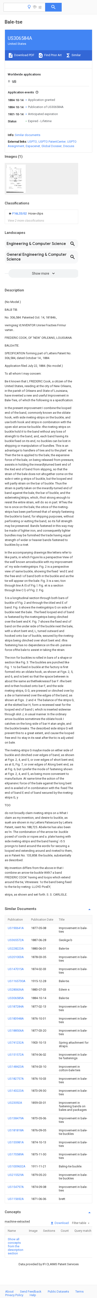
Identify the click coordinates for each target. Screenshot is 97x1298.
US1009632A (16, 1166)
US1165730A (16, 981)
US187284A (16, 1006)
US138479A (16, 1118)
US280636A (16, 989)
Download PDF (23, 55)
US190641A (16, 928)
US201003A (16, 957)
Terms (79, 1291)
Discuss (68, 146)
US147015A (16, 969)
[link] (25, 213)
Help (33, 1295)
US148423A (16, 1066)
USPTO (32, 141)
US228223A (16, 948)
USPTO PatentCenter (52, 141)
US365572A (16, 940)
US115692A (16, 1199)
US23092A (15, 1102)
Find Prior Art (53, 55)
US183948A (16, 1018)
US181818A (16, 1130)
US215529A (16, 1175)
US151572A (16, 1054)
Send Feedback (30, 1291)
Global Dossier (51, 146)
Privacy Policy (14, 1295)
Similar (76, 55)
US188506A (16, 1030)
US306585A (16, 998)
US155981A (16, 1142)
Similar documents (27, 135)
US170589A (16, 1154)
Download (61, 1223)
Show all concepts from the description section (15, 1246)
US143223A (16, 1090)
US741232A (16, 1042)
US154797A (16, 1187)
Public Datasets (58, 1291)
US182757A (16, 1078)
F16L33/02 (19, 213)
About (9, 1291)
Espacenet (33, 146)
